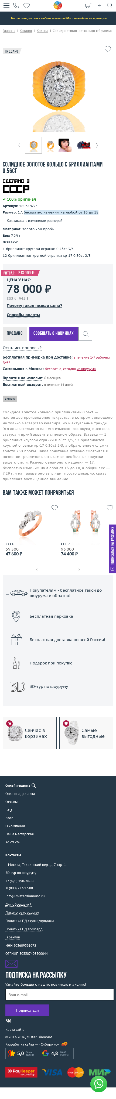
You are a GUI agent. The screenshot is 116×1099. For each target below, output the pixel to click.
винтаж (10, 398)
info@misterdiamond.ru (25, 896)
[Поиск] (110, 5)
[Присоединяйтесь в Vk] (8, 1021)
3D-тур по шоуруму (58, 700)
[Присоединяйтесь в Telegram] (18, 1021)
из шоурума (86, 369)
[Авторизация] (99, 5)
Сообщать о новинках (53, 333)
